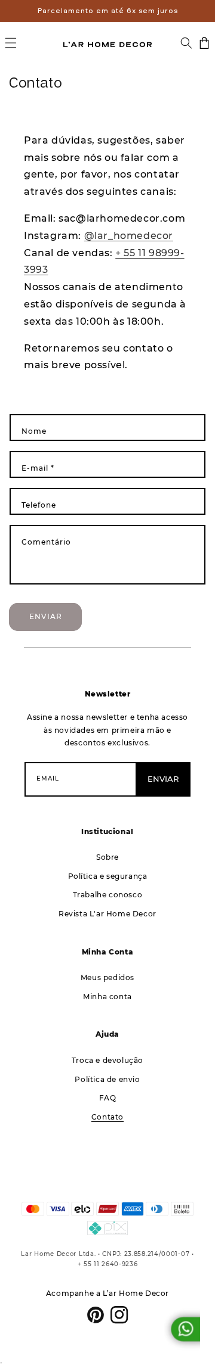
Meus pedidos (107, 977)
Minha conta (107, 996)
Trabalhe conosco (108, 894)
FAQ (107, 1097)
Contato (107, 1116)
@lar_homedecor (128, 235)
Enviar (45, 616)
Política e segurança (108, 876)
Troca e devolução (107, 1060)
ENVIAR (163, 779)
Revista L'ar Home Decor (107, 913)
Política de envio (107, 1079)
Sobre (107, 857)
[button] (11, 43)
